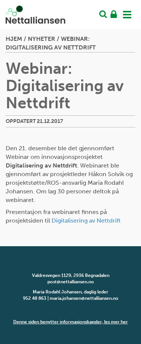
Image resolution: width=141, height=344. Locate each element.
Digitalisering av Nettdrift (86, 220)
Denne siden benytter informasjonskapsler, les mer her (70, 322)
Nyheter (41, 38)
